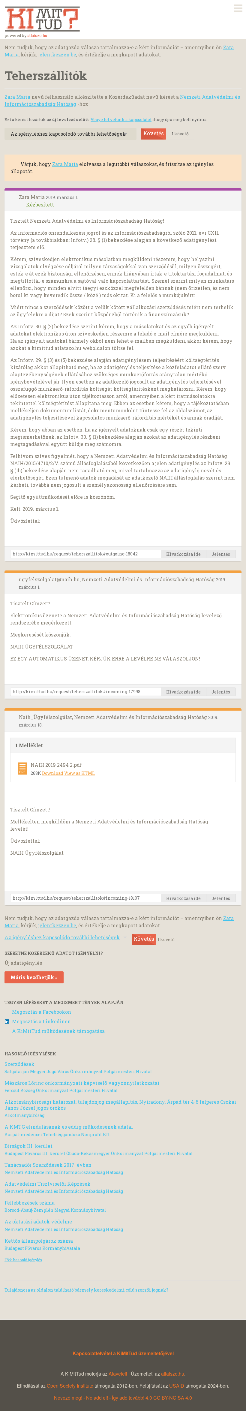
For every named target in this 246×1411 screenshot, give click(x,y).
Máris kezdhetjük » (34, 977)
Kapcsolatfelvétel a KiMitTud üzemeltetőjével (123, 1353)
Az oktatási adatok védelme (38, 1221)
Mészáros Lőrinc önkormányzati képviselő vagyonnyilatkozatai (81, 1083)
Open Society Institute (70, 1385)
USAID (176, 1385)
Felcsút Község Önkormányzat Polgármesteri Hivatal (61, 1090)
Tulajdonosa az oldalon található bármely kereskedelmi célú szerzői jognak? (86, 1290)
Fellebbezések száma (29, 1202)
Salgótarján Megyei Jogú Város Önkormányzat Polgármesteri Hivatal (78, 1071)
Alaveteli (118, 1373)
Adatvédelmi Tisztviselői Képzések (47, 1184)
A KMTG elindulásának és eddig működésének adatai (68, 1127)
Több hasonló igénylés (23, 1259)
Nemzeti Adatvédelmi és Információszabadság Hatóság (63, 1172)
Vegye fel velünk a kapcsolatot (121, 119)
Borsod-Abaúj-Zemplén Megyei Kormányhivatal (55, 1210)
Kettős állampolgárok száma (38, 1241)
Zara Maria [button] (32, 197)
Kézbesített (40, 204)
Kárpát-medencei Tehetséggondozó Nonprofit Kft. (57, 1134)
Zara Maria (17, 97)
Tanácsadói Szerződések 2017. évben (48, 1165)
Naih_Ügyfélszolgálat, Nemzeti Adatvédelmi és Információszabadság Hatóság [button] (113, 717)
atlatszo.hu (37, 35)
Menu (238, 7)
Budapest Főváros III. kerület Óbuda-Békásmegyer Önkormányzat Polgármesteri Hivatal (98, 1153)
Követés (153, 133)
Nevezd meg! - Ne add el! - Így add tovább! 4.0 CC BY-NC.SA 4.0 (123, 1397)
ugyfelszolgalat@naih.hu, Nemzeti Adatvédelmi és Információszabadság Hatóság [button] (117, 579)
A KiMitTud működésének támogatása (58, 1031)
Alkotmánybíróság (24, 1115)
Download (52, 773)
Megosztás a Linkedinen (41, 1021)
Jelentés (221, 554)
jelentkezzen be (57, 54)
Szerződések (19, 1064)
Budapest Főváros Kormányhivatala (42, 1248)
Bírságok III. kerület (28, 1146)
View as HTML (79, 773)
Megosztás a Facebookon (41, 1012)
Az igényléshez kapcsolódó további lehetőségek (68, 134)
